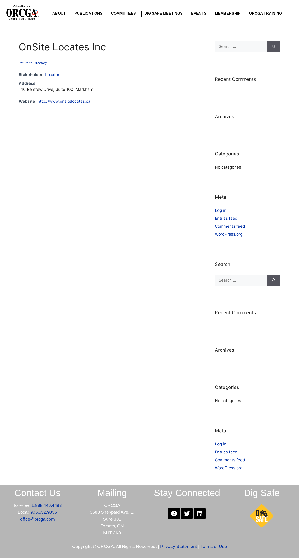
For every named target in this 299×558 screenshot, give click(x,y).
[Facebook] (174, 513)
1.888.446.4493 (47, 505)
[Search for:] (241, 46)
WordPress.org (228, 234)
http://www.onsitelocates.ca (64, 101)
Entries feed (226, 218)
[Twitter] (187, 513)
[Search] (273, 46)
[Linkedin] (200, 513)
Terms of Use (213, 546)
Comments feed (230, 226)
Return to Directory (33, 63)
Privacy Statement (178, 546)
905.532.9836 (43, 512)
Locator (52, 74)
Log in (220, 210)
